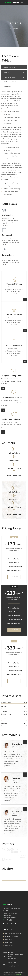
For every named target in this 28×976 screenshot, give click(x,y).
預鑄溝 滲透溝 (9, 939)
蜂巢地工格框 (8, 942)
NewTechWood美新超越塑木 (13, 933)
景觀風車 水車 (9, 945)
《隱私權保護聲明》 (17, 974)
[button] (14, 577)
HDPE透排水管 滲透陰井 (11, 936)
